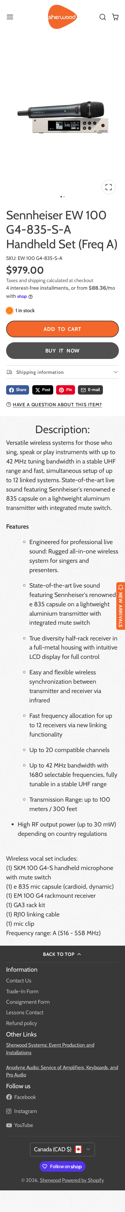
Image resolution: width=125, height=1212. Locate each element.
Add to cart (62, 329)
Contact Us (18, 980)
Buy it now (62, 351)
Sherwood (50, 1180)
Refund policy (21, 1023)
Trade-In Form (22, 991)
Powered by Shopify (83, 1180)
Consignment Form (28, 1002)
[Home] (62, 17)
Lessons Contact (24, 1012)
